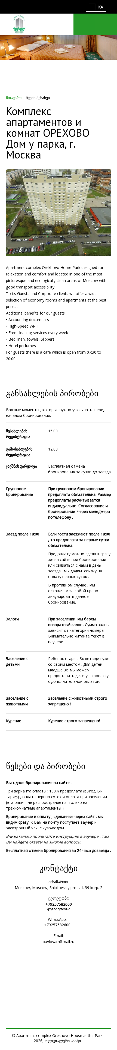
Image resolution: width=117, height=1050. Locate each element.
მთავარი (14, 97)
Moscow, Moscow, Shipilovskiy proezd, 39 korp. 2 (58, 887)
